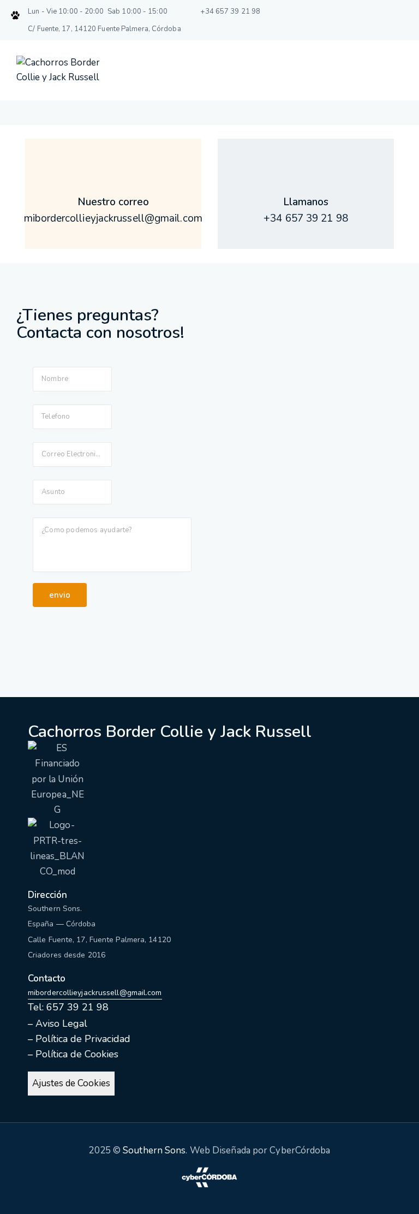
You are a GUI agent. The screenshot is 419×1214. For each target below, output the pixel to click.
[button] (395, 71)
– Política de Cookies (73, 1054)
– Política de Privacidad (79, 1038)
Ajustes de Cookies (71, 1083)
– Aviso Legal (57, 1023)
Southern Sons (154, 1150)
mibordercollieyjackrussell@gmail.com (95, 992)
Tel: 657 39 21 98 (68, 1007)
